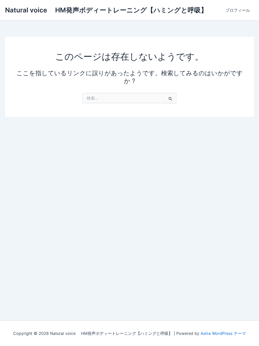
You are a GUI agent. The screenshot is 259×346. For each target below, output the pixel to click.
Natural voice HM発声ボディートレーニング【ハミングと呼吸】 (106, 10)
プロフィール (238, 10)
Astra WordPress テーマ (223, 333)
